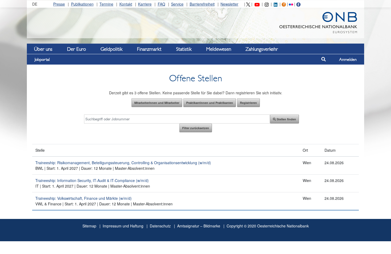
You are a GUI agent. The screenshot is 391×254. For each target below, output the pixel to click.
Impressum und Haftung (123, 225)
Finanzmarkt (149, 49)
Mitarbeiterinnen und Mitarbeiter (156, 103)
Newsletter (229, 4)
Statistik (184, 49)
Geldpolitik (111, 49)
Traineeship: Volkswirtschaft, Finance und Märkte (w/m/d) (83, 198)
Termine (106, 4)
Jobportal (42, 59)
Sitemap (89, 225)
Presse (59, 4)
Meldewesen (218, 49)
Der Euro (76, 49)
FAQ (161, 4)
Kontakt (125, 4)
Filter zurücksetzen (195, 128)
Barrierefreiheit (202, 4)
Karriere (145, 4)
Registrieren (248, 103)
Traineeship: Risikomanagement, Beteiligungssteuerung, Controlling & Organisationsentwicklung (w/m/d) (123, 162)
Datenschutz (160, 225)
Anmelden (348, 59)
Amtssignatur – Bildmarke (198, 225)
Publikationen (82, 4)
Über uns (43, 49)
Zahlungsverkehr (262, 49)
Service (177, 4)
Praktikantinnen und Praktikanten (209, 103)
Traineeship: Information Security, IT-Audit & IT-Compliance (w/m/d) (92, 180)
